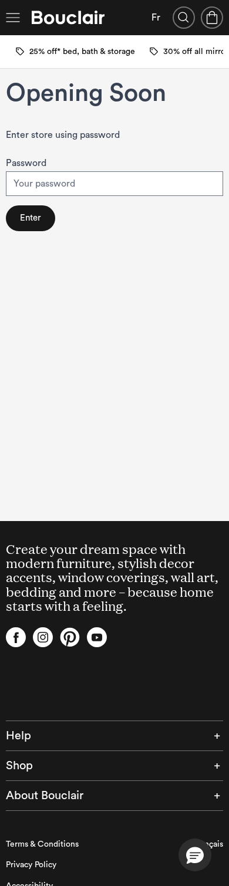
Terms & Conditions (42, 844)
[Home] (68, 18)
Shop (19, 766)
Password (26, 163)
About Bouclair (44, 796)
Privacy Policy (31, 865)
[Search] (184, 17)
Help (18, 736)
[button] (195, 854)
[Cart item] (212, 17)
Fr (155, 17)
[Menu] (13, 18)
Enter (30, 218)
